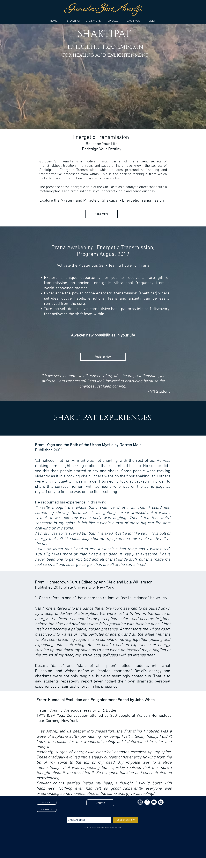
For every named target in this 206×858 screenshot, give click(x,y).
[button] (93, 21)
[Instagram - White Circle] (161, 802)
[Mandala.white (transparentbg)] (140, 802)
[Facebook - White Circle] (147, 802)
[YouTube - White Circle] (154, 802)
